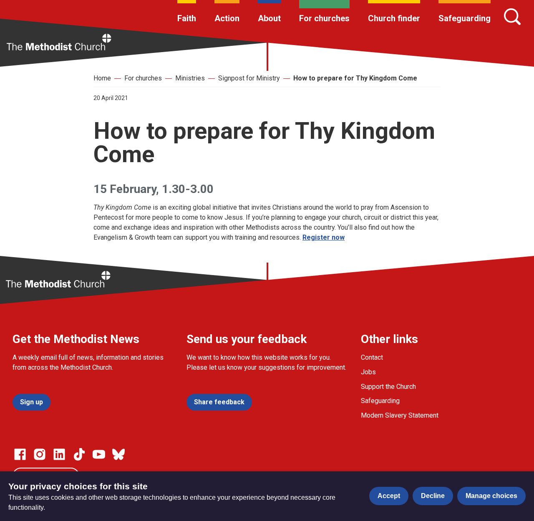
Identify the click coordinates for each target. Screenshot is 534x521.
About (269, 18)
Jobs (368, 372)
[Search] (512, 16)
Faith (186, 18)
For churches (324, 18)
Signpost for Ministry (249, 78)
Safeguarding (464, 18)
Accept (389, 495)
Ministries (190, 78)
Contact (372, 357)
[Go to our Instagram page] (39, 454)
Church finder (394, 18)
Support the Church (388, 387)
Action (226, 18)
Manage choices (491, 495)
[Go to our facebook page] (20, 454)
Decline (433, 495)
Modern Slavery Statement (399, 415)
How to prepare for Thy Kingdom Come (355, 78)
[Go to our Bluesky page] (118, 454)
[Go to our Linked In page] (59, 454)
